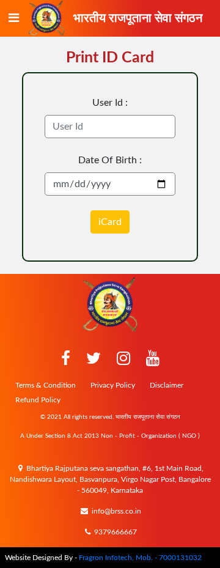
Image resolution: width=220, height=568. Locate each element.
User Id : (110, 103)
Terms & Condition (45, 385)
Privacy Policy (112, 385)
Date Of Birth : (110, 160)
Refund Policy (38, 400)
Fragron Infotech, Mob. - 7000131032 (140, 557)
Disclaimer (166, 385)
